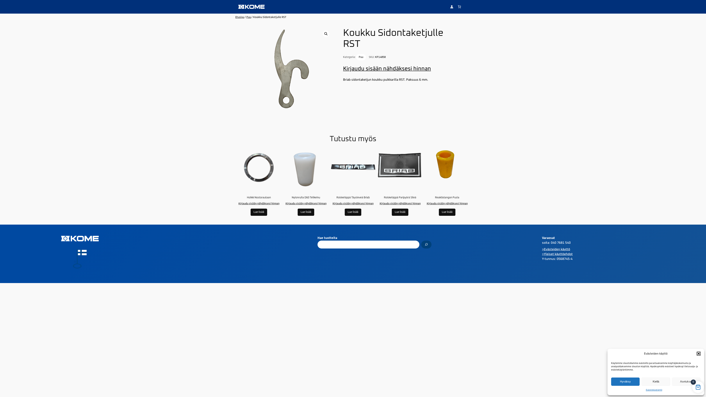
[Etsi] (426, 244)
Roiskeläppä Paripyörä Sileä (400, 197)
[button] (698, 353)
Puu (248, 17)
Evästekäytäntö (654, 390)
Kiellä (656, 381)
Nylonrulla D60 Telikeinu (306, 197)
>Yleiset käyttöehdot (557, 254)
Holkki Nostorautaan (259, 197)
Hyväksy (625, 381)
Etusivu (239, 17)
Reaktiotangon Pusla (447, 197)
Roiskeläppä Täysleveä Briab (353, 197)
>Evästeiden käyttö (556, 249)
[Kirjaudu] (452, 7)
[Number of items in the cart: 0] (459, 7)
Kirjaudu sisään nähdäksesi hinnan (387, 68)
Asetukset (686, 381)
